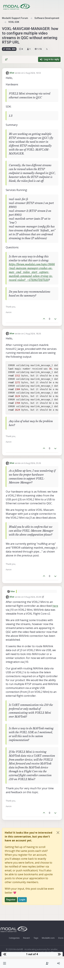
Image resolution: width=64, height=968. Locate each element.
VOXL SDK (10, 49)
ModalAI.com (48, 938)
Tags (35, 938)
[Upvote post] (44, 318)
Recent (26, 938)
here (55, 606)
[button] (4, 963)
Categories (14, 938)
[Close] (58, 832)
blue (12, 73)
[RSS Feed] (46, 49)
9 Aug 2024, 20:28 (32, 596)
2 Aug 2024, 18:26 (32, 333)
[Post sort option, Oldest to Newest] (6, 59)
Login (22, 899)
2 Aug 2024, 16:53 (32, 72)
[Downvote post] (55, 318)
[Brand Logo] (16, 6)
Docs (60, 938)
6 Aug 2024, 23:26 (32, 463)
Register (11, 899)
